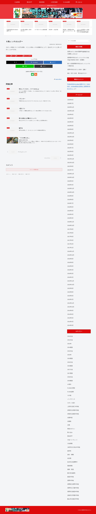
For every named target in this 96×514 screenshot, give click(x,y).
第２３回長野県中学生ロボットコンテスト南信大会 (78, 65)
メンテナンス (19, 55)
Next (91, 27)
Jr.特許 (14, 55)
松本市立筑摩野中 (28, 55)
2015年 (9, 55)
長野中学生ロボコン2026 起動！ (77, 69)
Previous (5, 27)
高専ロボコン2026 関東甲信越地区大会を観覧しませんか (78, 53)
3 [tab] (50, 36)
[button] (43, 66)
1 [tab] (46, 36)
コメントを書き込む (34, 169)
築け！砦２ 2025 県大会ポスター (77, 73)
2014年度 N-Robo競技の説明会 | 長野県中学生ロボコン (78, 87)
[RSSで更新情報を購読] (35, 74)
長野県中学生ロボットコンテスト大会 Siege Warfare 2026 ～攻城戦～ (78, 59)
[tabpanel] (12, 27)
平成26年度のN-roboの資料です (76, 84)
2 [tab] (48, 36)
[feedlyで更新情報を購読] (32, 74)
